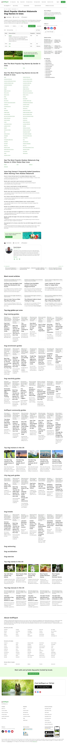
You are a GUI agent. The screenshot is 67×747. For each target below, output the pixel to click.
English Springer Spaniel (27, 112)
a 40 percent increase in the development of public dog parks (7, 433)
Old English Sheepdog (27, 133)
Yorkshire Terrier (7, 155)
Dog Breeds (47, 69)
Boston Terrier (25, 94)
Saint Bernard (25, 141)
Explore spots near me (29, 55)
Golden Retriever (7, 118)
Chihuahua (6, 104)
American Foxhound (8, 79)
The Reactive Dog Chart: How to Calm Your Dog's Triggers (24, 393)
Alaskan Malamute (26, 77)
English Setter (6, 112)
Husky (5, 122)
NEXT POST (60, 266)
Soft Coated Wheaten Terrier (28, 147)
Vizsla (5, 153)
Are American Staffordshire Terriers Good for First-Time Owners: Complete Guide (42, 529)
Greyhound (25, 120)
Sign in (58, 1)
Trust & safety (4, 710)
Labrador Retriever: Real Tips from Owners (24, 524)
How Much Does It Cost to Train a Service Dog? (33, 326)
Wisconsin (6, 166)
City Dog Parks (48, 67)
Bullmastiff (25, 98)
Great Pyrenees (7, 120)
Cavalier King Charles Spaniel (9, 102)
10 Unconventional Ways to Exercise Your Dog (25, 269)
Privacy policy (4, 714)
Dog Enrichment (38, 5)
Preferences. (35, 741)
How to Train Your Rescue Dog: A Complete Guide (59, 326)
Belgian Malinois (26, 88)
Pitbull (5, 137)
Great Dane (25, 118)
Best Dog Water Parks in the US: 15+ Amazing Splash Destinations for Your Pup (7, 363)
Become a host (50, 1)
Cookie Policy (9, 741)
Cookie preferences (5, 716)
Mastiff (5, 127)
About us (3, 708)
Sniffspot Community (50, 5)
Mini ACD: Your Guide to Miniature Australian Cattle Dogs (38, 269)
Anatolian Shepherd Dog (8, 83)
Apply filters (31, 26)
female (5, 67)
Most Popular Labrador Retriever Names (57, 575)
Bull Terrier (6, 100)
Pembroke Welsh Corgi (27, 135)
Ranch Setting (49, 431)
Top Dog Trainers (48, 66)
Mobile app (25, 720)
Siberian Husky (7, 147)
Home (24, 708)
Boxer (5, 96)
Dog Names (47, 75)
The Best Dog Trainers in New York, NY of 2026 (57, 461)
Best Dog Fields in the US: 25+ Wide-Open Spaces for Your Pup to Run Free (16, 330)
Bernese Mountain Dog (27, 90)
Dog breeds (44, 1)
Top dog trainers (37, 1)
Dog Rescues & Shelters (50, 77)
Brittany (24, 96)
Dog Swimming (48, 74)
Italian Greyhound (26, 122)
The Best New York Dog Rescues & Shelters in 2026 (57, 597)
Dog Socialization (48, 71)
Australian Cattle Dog (27, 83)
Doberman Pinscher (27, 110)
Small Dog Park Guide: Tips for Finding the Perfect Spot (59, 487)
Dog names (22, 1)
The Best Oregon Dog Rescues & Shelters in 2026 (21, 597)
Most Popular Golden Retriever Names (45, 575)
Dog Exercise (48, 72)
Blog (18, 1)
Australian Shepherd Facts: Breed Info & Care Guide (50, 524)
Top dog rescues (29, 1)
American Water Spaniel (27, 81)
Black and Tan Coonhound (28, 92)
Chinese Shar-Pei (7, 106)
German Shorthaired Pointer (9, 116)
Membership (25, 712)
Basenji (5, 86)
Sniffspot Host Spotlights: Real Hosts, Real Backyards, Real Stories (57, 41)
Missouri (30, 164)
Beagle (5, 88)
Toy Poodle (25, 151)
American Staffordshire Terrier (10, 81)
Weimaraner (25, 153)
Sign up (63, 1)
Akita (5, 77)
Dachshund (25, 108)
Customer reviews (26, 716)
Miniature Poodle (7, 129)
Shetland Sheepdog (26, 143)
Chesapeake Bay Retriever (28, 102)
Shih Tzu (24, 145)
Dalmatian (6, 110)
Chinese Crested (26, 104)
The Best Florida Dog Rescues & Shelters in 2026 (45, 597)
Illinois (5, 164)
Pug (23, 139)
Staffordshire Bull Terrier (9, 149)
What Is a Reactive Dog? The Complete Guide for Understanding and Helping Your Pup (41, 394)
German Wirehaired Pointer (28, 116)
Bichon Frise (6, 92)
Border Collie (6, 94)
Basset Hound (25, 86)
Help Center (4, 718)
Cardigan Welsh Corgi (27, 100)
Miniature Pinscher (26, 127)
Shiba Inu (6, 145)
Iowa (17, 164)
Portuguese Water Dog (8, 139)
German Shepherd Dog (27, 114)
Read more (15, 256)
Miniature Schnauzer (27, 129)
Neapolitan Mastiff (26, 131)
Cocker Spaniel (26, 106)
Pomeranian (25, 137)
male (24, 67)
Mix (4, 131)
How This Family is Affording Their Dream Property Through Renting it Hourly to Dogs (24, 428)
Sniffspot (24, 21)
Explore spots (9, 236)
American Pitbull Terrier (27, 79)
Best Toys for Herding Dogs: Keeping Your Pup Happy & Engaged (24, 360)
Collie (5, 108)
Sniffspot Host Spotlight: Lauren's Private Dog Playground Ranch (58, 47)
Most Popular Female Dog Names (32, 575)
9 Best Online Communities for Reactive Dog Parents (51, 391)
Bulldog (5, 98)
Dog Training (15, 5)
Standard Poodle (26, 149)
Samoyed (6, 143)
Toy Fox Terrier (7, 151)
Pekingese (6, 135)
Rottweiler (6, 141)
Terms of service (5, 712)
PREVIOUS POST (7, 266)
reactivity (55, 303)
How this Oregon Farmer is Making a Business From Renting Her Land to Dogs (41, 427)
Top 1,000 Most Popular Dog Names (8, 575)
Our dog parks (13, 1)
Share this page (50, 31)
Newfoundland (7, 133)
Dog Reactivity (26, 5)
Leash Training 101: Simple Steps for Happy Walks (58, 52)
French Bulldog (7, 114)
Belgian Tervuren (7, 90)
